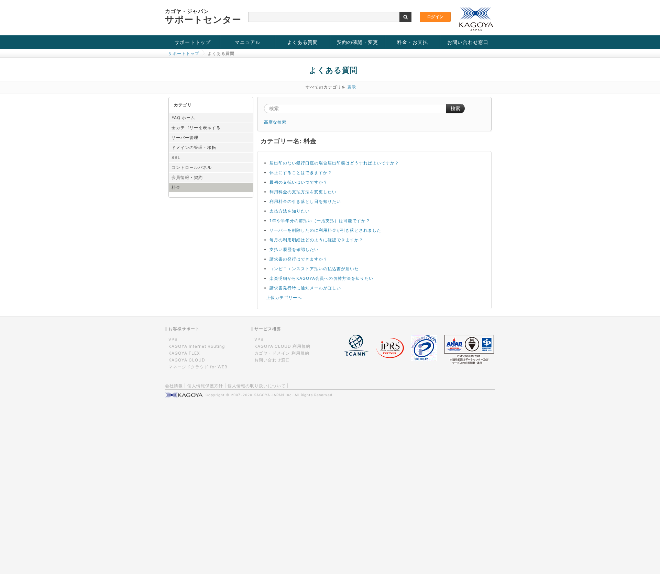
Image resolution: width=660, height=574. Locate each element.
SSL (176, 157)
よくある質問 (302, 42)
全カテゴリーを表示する (196, 127)
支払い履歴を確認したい (294, 249)
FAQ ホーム (183, 117)
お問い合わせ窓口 (467, 42)
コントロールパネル (192, 167)
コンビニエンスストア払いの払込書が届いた (314, 268)
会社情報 (174, 385)
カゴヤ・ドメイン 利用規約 (281, 353)
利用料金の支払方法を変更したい (303, 191)
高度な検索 (275, 122)
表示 (351, 87)
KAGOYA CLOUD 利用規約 (282, 346)
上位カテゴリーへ (284, 297)
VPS (173, 339)
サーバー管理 (185, 137)
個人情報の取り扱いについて (257, 385)
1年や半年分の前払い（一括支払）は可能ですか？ (320, 220)
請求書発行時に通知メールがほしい (305, 287)
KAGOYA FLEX (184, 353)
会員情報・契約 (187, 177)
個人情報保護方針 (205, 385)
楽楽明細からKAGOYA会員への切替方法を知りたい (321, 278)
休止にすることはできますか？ (301, 172)
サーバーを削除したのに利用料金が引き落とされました (325, 230)
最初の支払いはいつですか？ (299, 182)
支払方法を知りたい (290, 211)
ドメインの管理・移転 (194, 147)
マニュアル (248, 42)
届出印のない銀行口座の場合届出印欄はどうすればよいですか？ (334, 162)
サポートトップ (193, 42)
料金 (176, 187)
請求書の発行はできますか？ (299, 259)
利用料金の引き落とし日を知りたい (305, 201)
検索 (455, 108)
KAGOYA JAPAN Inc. (273, 395)
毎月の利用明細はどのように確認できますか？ (316, 239)
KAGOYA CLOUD (186, 360)
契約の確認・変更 (357, 42)
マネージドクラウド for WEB (198, 366)
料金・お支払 (412, 42)
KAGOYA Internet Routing (196, 346)
